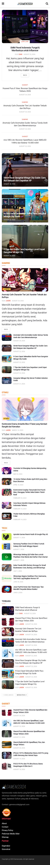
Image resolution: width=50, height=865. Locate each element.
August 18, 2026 (19, 769)
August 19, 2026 (19, 759)
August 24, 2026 (25, 95)
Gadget (25, 85)
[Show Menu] (3, 3)
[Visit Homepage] (25, 3)
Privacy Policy (7, 830)
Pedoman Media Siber (11, 834)
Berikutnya (21, 695)
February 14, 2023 (19, 509)
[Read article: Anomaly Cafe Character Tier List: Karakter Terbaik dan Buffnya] (25, 279)
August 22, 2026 (25, 146)
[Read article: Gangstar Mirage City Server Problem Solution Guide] (7, 380)
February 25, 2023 (19, 498)
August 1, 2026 (18, 560)
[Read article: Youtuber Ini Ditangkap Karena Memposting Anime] (7, 470)
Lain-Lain (24, 41)
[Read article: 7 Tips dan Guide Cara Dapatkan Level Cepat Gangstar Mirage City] (25, 241)
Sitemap (5, 837)
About (4, 823)
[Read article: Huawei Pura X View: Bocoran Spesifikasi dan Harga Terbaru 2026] (8, 621)
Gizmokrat (6, 849)
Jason (8, 301)
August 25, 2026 (29, 54)
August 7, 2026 (18, 549)
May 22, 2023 (17, 474)
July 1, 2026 (17, 571)
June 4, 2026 (17, 592)
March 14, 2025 (17, 430)
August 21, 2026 (19, 384)
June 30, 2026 (18, 582)
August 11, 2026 (19, 537)
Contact (5, 827)
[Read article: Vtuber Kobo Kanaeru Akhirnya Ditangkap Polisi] (7, 516)
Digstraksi (6, 846)
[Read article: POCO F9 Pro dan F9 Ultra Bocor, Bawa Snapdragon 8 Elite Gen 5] (7, 766)
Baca (25, 75)
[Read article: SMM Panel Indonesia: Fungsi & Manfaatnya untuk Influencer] (25, 26)
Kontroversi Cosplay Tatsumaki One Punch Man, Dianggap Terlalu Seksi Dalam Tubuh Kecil (29, 492)
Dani (20, 54)
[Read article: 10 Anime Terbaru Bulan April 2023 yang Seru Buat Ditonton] (7, 481)
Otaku (6, 418)
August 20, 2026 (19, 748)
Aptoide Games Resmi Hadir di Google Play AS (30, 534)
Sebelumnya (8, 695)
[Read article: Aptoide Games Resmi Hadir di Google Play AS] (7, 536)
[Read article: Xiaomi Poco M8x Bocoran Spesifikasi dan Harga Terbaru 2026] (7, 733)
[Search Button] (47, 3)
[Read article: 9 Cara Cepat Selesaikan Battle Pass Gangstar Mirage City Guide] (25, 205)
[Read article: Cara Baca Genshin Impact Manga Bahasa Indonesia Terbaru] (7, 505)
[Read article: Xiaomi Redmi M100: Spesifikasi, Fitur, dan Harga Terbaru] (7, 744)
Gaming (25, 102)
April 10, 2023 (18, 485)
